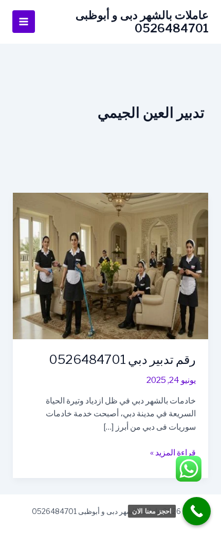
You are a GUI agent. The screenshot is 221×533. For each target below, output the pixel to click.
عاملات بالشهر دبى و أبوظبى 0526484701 (142, 21)
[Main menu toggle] (23, 21)
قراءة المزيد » (173, 453)
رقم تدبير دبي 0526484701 (122, 359)
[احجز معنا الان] (196, 511)
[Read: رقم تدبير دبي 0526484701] (111, 265)
